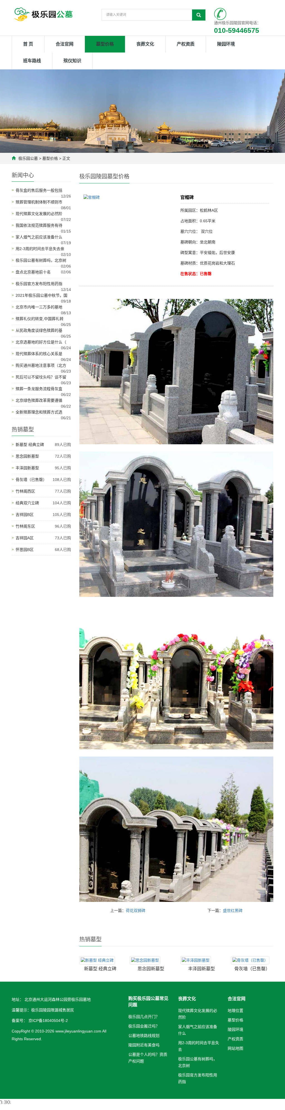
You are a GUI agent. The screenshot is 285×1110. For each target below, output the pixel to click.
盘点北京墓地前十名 (33, 272)
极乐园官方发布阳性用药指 (39, 283)
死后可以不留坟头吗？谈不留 (41, 377)
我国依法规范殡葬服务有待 (39, 225)
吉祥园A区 (25, 538)
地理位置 (235, 1010)
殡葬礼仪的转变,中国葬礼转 (39, 318)
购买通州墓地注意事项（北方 (41, 365)
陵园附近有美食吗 (143, 1045)
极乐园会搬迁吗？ (143, 1026)
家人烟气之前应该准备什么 (39, 237)
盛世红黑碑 (232, 910)
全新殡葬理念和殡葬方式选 (39, 412)
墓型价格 (105, 44)
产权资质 (186, 44)
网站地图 (235, 1048)
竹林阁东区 (25, 526)
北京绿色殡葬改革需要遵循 (39, 400)
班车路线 (32, 60)
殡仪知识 (72, 60)
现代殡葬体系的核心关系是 (39, 353)
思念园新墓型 (150, 968)
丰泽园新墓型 (201, 968)
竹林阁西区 (25, 491)
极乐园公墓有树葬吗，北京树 (41, 260)
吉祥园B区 (25, 514)
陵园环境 (226, 44)
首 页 (28, 44)
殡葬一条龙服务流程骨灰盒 (39, 388)
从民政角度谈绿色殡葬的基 (39, 330)
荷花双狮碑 (135, 910)
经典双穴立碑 (27, 503)
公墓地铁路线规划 (143, 1035)
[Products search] (198, 15)
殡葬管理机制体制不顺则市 (39, 202)
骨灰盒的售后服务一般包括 (39, 190)
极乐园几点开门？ (143, 1016)
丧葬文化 (145, 44)
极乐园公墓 (28, 158)
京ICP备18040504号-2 (47, 1020)
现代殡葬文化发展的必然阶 (39, 213)
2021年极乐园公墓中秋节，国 (41, 295)
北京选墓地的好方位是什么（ (41, 342)
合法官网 (64, 44)
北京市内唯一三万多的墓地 (39, 307)
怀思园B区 (25, 549)
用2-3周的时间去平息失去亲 (40, 248)
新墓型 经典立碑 (100, 968)
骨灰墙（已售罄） (252, 968)
